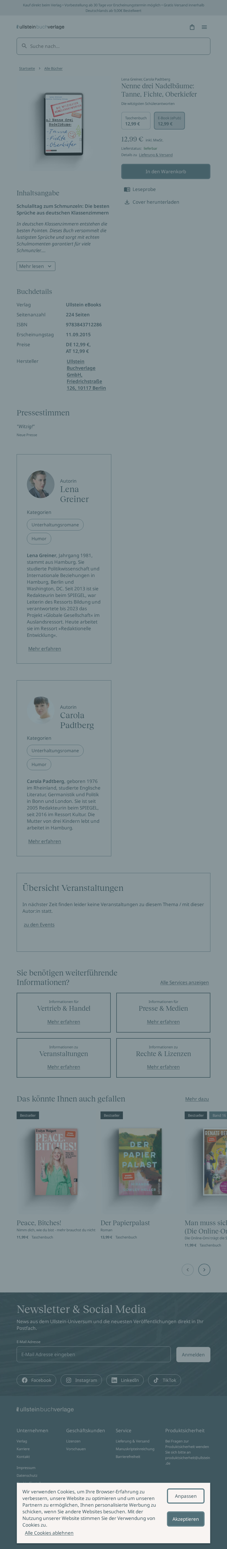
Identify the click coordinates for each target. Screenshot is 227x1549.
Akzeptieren (185, 1519)
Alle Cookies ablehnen (49, 1533)
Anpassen (186, 1496)
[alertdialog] (113, 1513)
